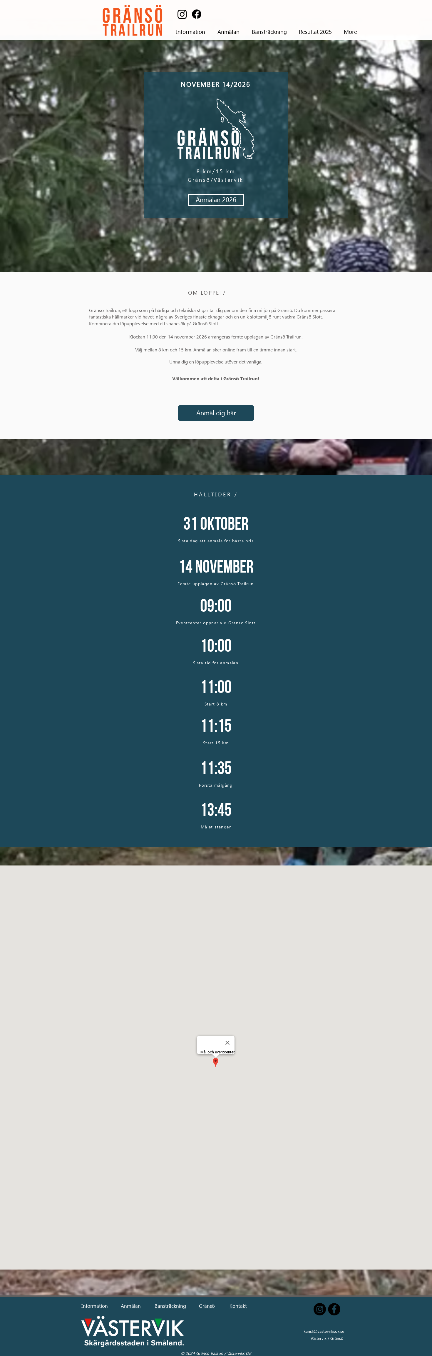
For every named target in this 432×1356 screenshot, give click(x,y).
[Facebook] (196, 14)
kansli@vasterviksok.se (324, 1331)
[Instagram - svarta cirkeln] (320, 1309)
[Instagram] (182, 14)
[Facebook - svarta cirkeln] (334, 1309)
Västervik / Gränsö (327, 1338)
